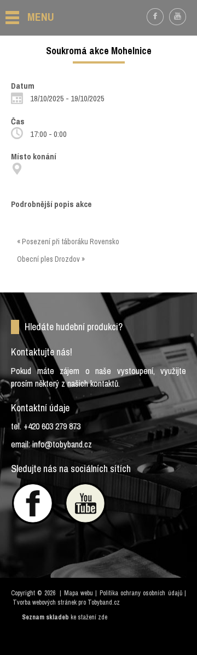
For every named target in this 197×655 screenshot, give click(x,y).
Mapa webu (78, 593)
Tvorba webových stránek (45, 602)
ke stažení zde (89, 617)
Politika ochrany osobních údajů (141, 593)
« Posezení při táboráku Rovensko (68, 241)
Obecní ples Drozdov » (51, 259)
